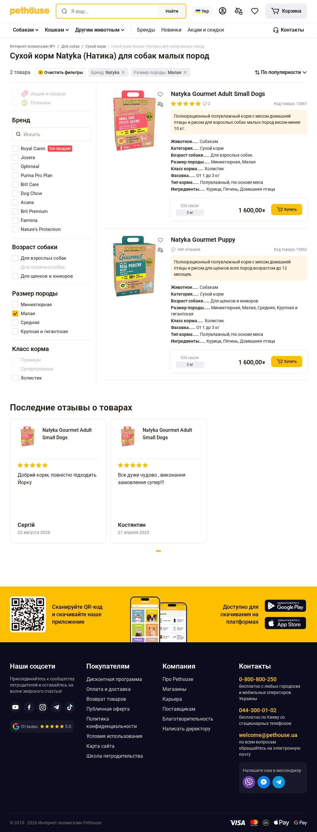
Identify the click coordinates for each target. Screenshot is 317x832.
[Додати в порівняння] (160, 104)
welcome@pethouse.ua (268, 735)
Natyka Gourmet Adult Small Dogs (218, 94)
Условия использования (114, 736)
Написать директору (187, 729)
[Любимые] (254, 11)
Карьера (172, 699)
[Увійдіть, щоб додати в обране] (160, 94)
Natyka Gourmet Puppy (203, 239)
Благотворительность (188, 719)
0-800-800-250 (257, 679)
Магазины (174, 689)
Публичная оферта (108, 709)
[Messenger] (264, 782)
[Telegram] (278, 782)
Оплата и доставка (108, 689)
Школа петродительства (114, 756)
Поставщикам (179, 709)
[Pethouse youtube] (15, 707)
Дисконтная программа (114, 679)
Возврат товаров (106, 699)
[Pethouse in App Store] (285, 623)
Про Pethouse (178, 679)
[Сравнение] (238, 11)
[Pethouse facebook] (29, 707)
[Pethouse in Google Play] (285, 606)
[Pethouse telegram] (56, 707)
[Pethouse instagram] (42, 707)
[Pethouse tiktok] (70, 707)
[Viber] (249, 782)
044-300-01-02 (257, 710)
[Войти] (222, 10)
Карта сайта (100, 746)
